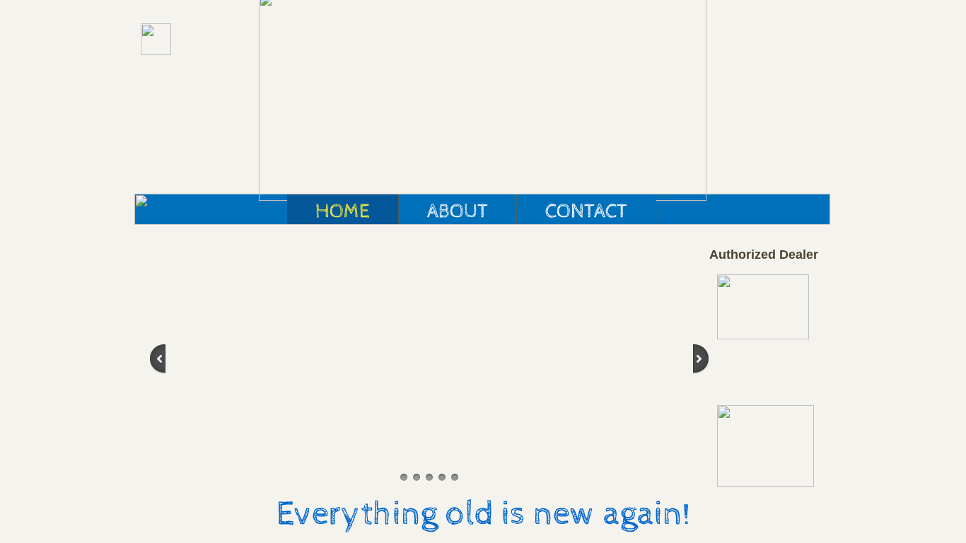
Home (342, 211)
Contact (586, 211)
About (457, 211)
